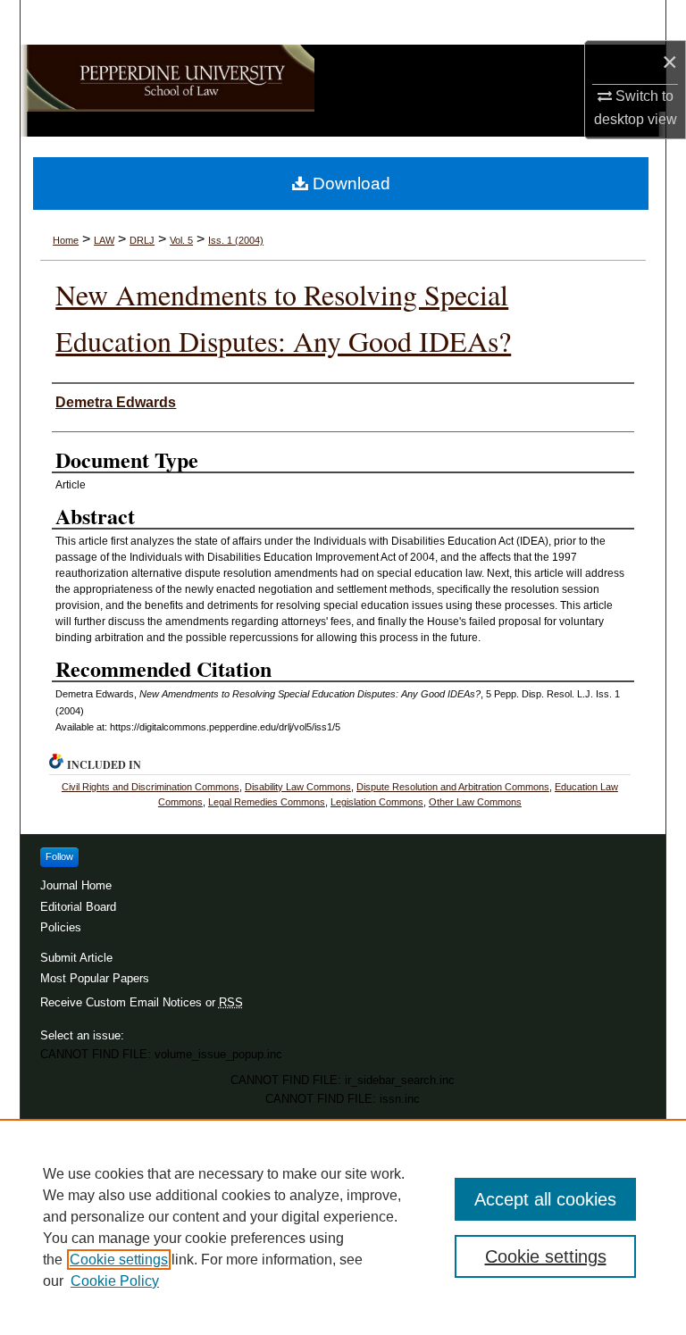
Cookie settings (119, 1259)
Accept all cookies (545, 1199)
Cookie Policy (115, 1281)
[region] (343, 1227)
